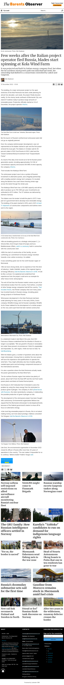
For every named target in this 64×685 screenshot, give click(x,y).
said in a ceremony (22, 246)
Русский (6, 10)
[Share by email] (59, 84)
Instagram (50, 655)
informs (24, 104)
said (31, 455)
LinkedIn (50, 659)
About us (4, 640)
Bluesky (50, 648)
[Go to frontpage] (23, 4)
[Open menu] (1, 10)
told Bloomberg (6, 351)
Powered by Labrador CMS (32, 682)
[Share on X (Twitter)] (56, 84)
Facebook (50, 653)
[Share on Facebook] (53, 84)
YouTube (50, 661)
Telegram (50, 657)
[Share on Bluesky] (61, 84)
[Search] (62, 10)
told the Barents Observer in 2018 (26, 272)
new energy (6, 466)
